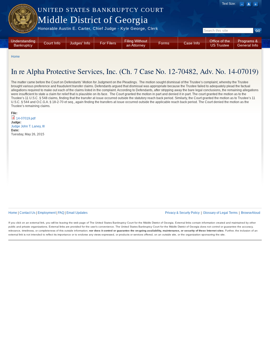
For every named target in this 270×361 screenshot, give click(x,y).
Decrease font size (242, 5)
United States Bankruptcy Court (101, 10)
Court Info (52, 43)
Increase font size (256, 5)
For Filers (108, 43)
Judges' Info (80, 43)
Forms (163, 43)
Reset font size (249, 5)
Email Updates (77, 213)
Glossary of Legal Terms (220, 213)
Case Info (192, 43)
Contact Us (27, 213)
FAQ (61, 213)
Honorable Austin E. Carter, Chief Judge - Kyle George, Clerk (98, 28)
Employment (47, 213)
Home (15, 56)
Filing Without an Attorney (135, 43)
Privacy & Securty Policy (182, 213)
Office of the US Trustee (220, 43)
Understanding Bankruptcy (23, 43)
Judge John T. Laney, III (28, 126)
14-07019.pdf (25, 118)
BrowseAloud (250, 213)
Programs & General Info (247, 43)
